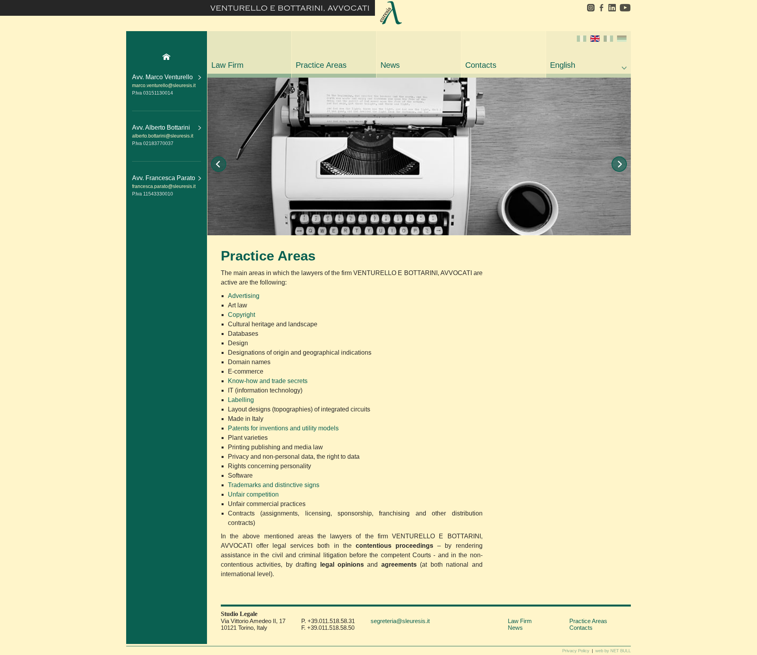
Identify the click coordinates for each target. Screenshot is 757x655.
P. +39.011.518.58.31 (328, 621)
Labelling (241, 399)
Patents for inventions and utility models (283, 428)
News (390, 65)
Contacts (480, 65)
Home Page (166, 57)
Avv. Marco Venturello (162, 77)
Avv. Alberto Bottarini (161, 127)
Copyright (241, 314)
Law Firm (227, 65)
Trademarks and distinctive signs (273, 485)
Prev (218, 164)
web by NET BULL (613, 650)
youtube (624, 7)
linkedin (612, 7)
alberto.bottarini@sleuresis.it (162, 136)
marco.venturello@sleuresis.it (164, 85)
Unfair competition (253, 494)
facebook (601, 7)
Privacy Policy (575, 650)
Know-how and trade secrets (268, 381)
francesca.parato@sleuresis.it (164, 186)
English (562, 65)
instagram (588, 7)
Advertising (243, 295)
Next (619, 164)
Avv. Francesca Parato (163, 178)
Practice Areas (321, 65)
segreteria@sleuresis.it (400, 621)
